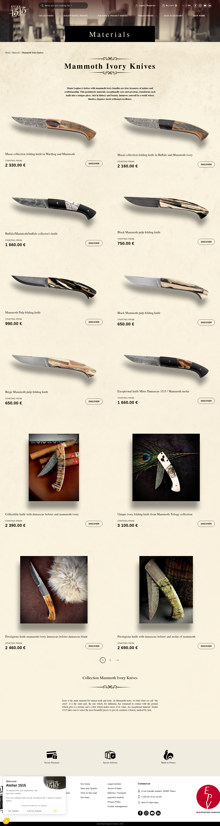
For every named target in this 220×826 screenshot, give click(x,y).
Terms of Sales (115, 788)
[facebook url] (195, 5)
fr (183, 5)
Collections (46, 16)
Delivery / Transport (117, 793)
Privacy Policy (114, 802)
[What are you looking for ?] (63, 5)
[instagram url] (200, 5)
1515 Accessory (173, 16)
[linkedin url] (210, 5)
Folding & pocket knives (113, 16)
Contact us (144, 783)
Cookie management (117, 806)
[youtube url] (205, 5)
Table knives (146, 16)
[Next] (117, 660)
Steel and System (89, 788)
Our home (199, 16)
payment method (116, 797)
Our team (85, 797)
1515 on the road (89, 793)
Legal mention (114, 784)
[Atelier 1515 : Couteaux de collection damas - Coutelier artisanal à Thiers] (18, 11)
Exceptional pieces (76, 16)
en (189, 5)
